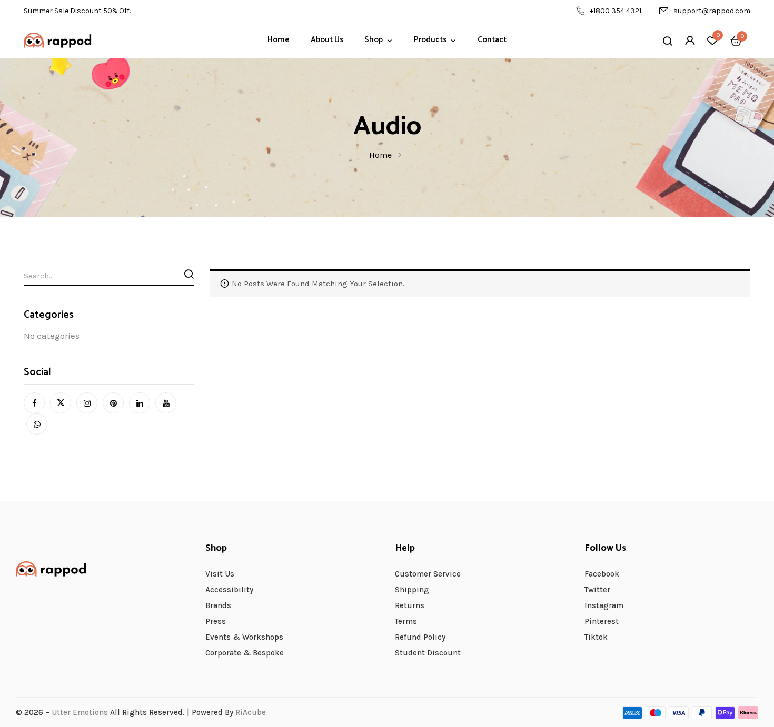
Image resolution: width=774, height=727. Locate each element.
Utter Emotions (80, 712)
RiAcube (250, 712)
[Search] (189, 274)
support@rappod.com (711, 10)
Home (380, 155)
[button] (736, 40)
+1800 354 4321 (615, 10)
